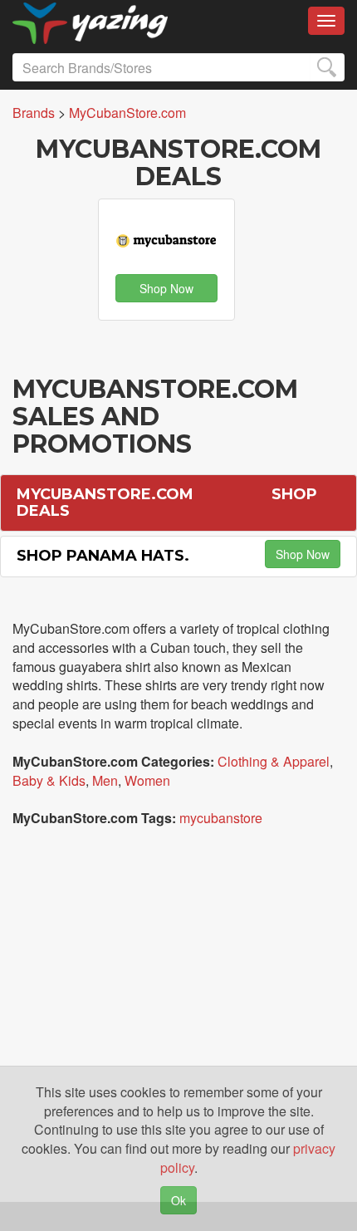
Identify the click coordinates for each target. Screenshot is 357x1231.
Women (147, 780)
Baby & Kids (49, 780)
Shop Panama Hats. (103, 556)
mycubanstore (220, 817)
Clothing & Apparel (274, 761)
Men (105, 780)
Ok (178, 1200)
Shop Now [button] (166, 288)
